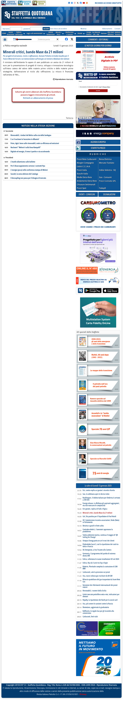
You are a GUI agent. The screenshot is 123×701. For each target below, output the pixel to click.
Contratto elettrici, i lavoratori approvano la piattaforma (98, 530)
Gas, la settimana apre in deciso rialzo (96, 494)
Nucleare (104, 33)
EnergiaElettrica (88, 33)
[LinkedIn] (69, 3)
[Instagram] (75, 3)
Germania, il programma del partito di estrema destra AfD (99, 555)
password (26, 29)
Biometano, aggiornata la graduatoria (96, 607)
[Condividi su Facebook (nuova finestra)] (66, 39)
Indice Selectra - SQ (107, 170)
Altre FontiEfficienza (111, 33)
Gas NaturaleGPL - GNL (96, 33)
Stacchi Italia (82, 173)
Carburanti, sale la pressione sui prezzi (96, 572)
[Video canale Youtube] (84, 3)
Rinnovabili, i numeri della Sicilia (94, 591)
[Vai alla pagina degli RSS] (87, 3)
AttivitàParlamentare (51, 33)
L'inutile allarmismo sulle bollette (23, 161)
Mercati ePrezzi (58, 33)
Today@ (102, 188)
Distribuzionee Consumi (70, 33)
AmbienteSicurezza (118, 33)
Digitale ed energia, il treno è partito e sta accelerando (30, 151)
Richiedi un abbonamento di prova (38, 98)
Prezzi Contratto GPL (107, 181)
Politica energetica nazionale (16, 45)
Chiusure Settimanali (86, 184)
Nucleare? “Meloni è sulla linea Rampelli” (26, 147)
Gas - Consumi (105, 177)
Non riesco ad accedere (58, 28)
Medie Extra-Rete (84, 177)
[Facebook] (81, 3)
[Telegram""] (72, 3)
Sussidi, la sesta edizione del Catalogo (24, 174)
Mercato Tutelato (106, 163)
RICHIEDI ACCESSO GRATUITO (108, 3)
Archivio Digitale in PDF (109, 61)
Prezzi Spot (81, 188)
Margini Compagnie (85, 163)
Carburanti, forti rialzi (90, 617)
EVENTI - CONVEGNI (87, 194)
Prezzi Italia (82, 170)
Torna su (69, 118)
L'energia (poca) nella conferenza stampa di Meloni (29, 170)
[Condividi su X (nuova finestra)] (72, 39)
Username (6, 29)
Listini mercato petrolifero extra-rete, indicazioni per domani (101, 595)
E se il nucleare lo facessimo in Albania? (25, 139)
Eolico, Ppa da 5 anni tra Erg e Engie (95, 563)
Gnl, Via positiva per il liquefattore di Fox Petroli (99, 516)
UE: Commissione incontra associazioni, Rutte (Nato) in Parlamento (101, 521)
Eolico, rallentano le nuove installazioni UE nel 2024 (101, 559)
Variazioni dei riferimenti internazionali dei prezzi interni (100, 586)
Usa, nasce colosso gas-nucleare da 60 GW (97, 576)
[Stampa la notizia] (5, 39)
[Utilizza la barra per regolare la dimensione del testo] (14, 39)
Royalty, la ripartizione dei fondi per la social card (100, 600)
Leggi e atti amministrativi (35, 33)
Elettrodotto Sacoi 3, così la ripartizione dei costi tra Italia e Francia (100, 545)
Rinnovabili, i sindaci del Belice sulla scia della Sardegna (31, 135)
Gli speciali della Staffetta (88, 332)
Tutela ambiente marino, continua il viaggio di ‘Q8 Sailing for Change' (100, 536)
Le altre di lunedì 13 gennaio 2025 (98, 485)
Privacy (83, 694)
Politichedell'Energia (19, 33)
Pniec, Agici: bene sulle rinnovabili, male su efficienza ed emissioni (35, 143)
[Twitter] (78, 3)
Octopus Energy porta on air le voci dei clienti (98, 541)
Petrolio (80, 33)
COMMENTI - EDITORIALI (98, 39)
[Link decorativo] (88, 59)
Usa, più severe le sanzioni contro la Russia (98, 604)
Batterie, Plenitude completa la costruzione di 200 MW (100, 568)
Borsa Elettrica (105, 159)
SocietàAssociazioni (10, 33)
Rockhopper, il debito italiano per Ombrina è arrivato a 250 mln (101, 499)
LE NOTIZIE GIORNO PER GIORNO (98, 45)
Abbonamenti (107, 28)
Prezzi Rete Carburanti (86, 159)
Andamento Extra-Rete (87, 181)
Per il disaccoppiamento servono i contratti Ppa (28, 165)
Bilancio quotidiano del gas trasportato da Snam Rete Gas (101, 580)
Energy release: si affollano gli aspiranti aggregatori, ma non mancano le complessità (101, 504)
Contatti (117, 28)
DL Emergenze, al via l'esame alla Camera (97, 550)
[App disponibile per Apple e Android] (98, 291)
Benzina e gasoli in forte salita (93, 526)
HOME (4, 33)
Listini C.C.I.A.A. (83, 166)
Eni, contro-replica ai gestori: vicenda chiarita (99, 490)
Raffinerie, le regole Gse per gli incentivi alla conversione (98, 612)
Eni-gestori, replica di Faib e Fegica (95, 509)
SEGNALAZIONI (109, 194)
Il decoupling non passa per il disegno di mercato (28, 178)
